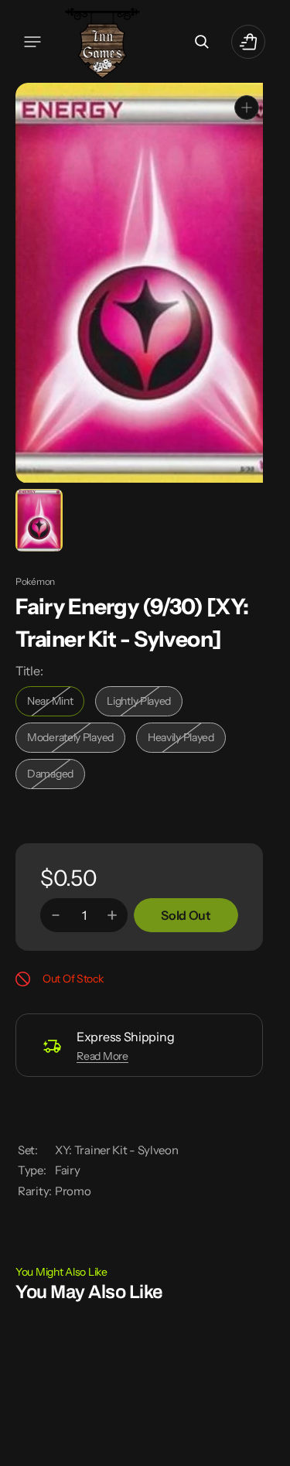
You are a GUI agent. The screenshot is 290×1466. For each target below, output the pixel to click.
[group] (37, 518)
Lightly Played (145, 702)
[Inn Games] (102, 41)
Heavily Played (187, 738)
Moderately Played (74, 738)
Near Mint (55, 702)
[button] (32, 42)
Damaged (56, 775)
